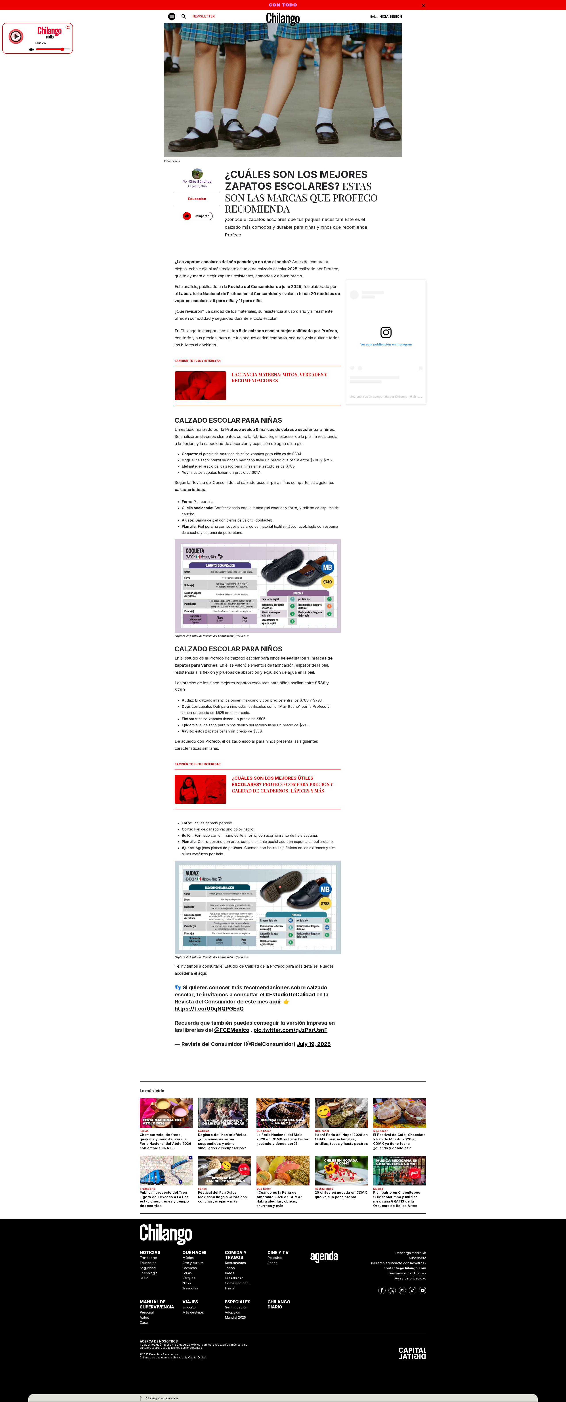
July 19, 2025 (314, 1044)
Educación (197, 199)
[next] (328, 588)
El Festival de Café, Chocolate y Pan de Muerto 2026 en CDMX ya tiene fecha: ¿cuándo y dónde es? (399, 1141)
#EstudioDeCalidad (290, 994)
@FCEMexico (231, 1030)
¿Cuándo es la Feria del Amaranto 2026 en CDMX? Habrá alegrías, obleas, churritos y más (279, 1199)
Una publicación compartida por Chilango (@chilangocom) (390, 396)
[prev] (187, 588)
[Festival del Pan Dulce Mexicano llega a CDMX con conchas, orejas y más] (224, 1170)
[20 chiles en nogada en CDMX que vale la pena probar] (341, 1170)
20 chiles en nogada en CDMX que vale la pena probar (341, 1194)
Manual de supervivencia (157, 1304)
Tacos (230, 1268)
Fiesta (230, 1288)
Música (378, 1188)
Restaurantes (324, 1188)
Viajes (190, 1301)
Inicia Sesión (390, 16)
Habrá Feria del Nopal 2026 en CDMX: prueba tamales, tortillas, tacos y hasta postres (341, 1139)
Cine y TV (278, 1252)
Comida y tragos (236, 1255)
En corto (189, 1307)
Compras (189, 1268)
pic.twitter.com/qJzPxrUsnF (290, 1030)
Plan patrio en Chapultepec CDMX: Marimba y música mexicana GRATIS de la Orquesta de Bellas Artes (396, 1199)
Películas (275, 1258)
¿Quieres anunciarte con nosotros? (398, 1263)
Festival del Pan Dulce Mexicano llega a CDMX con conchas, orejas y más (222, 1196)
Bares (229, 1273)
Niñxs (186, 1283)
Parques (189, 1278)
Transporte (147, 1188)
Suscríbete (417, 1258)
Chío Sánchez (200, 181)
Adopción (232, 1312)
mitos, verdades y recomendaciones (279, 377)
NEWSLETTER (203, 16)
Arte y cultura (193, 1263)
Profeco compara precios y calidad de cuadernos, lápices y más (282, 784)
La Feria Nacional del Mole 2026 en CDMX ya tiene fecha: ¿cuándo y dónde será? (282, 1139)
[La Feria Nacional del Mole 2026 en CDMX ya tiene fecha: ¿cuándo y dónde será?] (283, 1113)
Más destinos (193, 1312)
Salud (144, 1278)
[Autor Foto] (197, 173)
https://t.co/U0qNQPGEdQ (209, 1008)
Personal (147, 1312)
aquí (201, 973)
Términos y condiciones (407, 1273)
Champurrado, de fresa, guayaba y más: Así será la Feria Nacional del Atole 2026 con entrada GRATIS (165, 1141)
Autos (144, 1317)
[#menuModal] (171, 16)
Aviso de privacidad (410, 1278)
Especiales (237, 1301)
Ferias (144, 1131)
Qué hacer (263, 1131)
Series (272, 1263)
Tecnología (148, 1273)
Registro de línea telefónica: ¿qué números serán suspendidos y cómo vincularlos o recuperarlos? (222, 1141)
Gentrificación (236, 1307)
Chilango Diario (279, 1304)
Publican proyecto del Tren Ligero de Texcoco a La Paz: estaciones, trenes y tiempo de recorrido (164, 1199)
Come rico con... (238, 1283)
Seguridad (148, 1268)
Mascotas (190, 1288)
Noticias (203, 1131)
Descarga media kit (410, 1253)
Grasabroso (234, 1278)
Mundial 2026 (235, 1317)
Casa (144, 1322)
